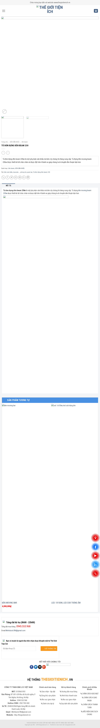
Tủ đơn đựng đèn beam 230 (41, 172)
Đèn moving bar (9, 603)
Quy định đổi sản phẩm (69, 704)
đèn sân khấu (8, 172)
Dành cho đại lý (48, 704)
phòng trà (23, 172)
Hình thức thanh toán (69, 696)
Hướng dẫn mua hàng (69, 691)
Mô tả (8, 186)
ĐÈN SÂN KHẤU (14, 142)
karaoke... (16, 172)
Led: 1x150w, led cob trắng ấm (65, 603)
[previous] (6, 65)
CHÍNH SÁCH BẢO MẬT (90, 694)
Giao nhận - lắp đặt (48, 691)
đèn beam (25, 142)
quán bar (29, 172)
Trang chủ (4, 142)
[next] (93, 65)
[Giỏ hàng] (96, 11)
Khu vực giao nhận (48, 699)
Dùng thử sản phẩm (48, 696)
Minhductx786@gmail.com (15, 630)
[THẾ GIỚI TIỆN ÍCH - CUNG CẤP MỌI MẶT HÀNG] (50, 11)
